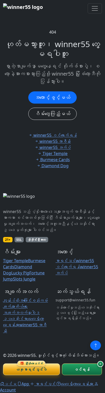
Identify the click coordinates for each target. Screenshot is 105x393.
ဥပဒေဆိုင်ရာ (15, 318)
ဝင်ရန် (82, 369)
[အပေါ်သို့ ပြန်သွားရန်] (95, 345)
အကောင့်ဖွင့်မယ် (52, 97)
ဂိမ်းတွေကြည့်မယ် (52, 113)
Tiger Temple (15, 260)
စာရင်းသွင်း (66, 260)
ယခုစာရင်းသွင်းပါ (31, 367)
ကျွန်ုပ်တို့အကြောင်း (17, 300)
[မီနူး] (95, 8)
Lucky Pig (20, 273)
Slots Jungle (24, 279)
